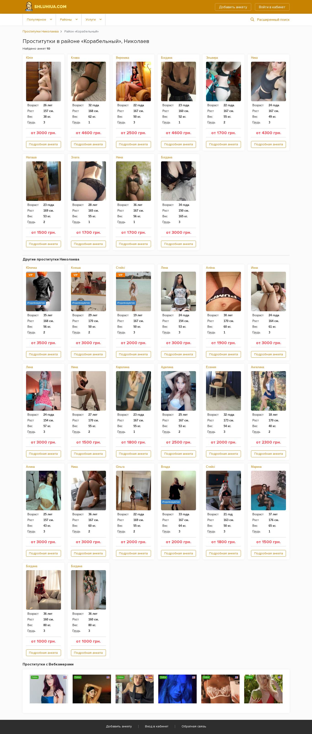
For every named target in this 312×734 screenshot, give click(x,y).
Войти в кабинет (272, 7)
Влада (165, 466)
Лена (164, 267)
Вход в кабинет (156, 726)
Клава (75, 57)
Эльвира (212, 57)
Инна (254, 267)
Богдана (166, 57)
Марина (256, 466)
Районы (66, 19)
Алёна (210, 267)
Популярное (36, 19)
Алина (30, 466)
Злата (75, 157)
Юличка (31, 267)
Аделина (167, 367)
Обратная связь (194, 726)
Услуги (91, 19)
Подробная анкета (43, 144)
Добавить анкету (233, 7)
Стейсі (120, 267)
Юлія (29, 57)
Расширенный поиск (273, 19)
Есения (211, 367)
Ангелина (257, 367)
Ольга (120, 466)
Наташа (31, 157)
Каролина (122, 367)
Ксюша (76, 267)
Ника (254, 57)
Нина (119, 157)
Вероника (122, 57)
